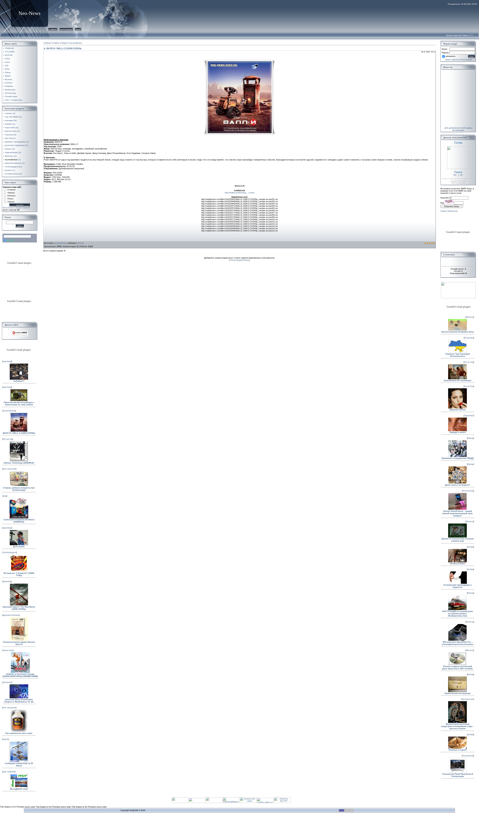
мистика (9, 138)
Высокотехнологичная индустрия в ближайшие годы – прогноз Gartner (457, 726)
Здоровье (468, 415)
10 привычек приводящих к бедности (457, 586)
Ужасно (10, 202)
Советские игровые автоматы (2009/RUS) (19, 520)
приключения (11, 152)
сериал (8, 113)
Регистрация (66, 29)
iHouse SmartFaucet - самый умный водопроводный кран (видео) (457, 513)
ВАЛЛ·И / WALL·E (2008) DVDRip (19, 433)
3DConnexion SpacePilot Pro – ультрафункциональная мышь (457, 643)
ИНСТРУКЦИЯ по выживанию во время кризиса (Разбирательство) (457, 613)
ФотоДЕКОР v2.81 (19, 789)
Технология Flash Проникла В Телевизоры (457, 775)
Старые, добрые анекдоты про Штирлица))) (19, 489)
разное (8, 170)
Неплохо (11, 196)
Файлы (56, 43)
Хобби (470, 547)
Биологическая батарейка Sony (457, 332)
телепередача (11, 167)
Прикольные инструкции (458, 693)
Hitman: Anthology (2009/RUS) (19, 463)
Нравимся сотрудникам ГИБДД (458, 458)
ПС (455, 175)
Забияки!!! (18, 381)
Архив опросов (23, 208)
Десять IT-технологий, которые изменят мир (458, 540)
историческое (11, 174)
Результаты (8, 208)
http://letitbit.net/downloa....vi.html (239, 193)
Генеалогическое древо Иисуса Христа (19, 643)
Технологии (468, 491)
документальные (13, 163)
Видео (65, 43)
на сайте (10, 240)
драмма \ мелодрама (15, 142)
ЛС (461, 175)
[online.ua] (265, 802)
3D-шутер (7, 439)
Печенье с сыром (457, 750)
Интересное (467, 699)
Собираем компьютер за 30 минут (19, 764)
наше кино (10, 127)
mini (5, 496)
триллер (9, 134)
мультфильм (11, 159)
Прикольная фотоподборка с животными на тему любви (19, 403)
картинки (7, 361)
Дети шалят (19, 546)
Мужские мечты (458, 410)
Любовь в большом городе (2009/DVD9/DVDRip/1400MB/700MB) (20, 675)
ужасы (8, 149)
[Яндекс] (7, 236)
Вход (78, 29)
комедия (9, 120)
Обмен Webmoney (449, 211)
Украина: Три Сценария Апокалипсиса (457, 355)
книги (5, 739)
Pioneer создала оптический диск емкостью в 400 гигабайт (457, 667)
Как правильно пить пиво (18, 733)
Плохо (10, 199)
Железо (469, 317)
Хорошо (11, 193)
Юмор (470, 438)
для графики (9, 771)
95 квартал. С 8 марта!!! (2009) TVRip (19, 574)
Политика (468, 338)
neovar (80, 243)
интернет (7, 682)
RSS (471, 35)
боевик (8, 124)
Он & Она (468, 362)
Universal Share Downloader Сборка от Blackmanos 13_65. (19, 700)
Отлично (11, 190)
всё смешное (9, 469)
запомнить (450, 56)
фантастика (10, 131)
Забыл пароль (451, 59)
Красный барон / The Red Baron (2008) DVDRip (19, 608)
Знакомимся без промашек (457, 380)
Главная (52, 29)
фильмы (9, 156)
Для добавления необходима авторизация (458, 129)
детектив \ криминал (14, 145)
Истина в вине (457, 563)
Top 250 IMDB (11, 117)
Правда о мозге (458, 432)
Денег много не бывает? (457, 485)
